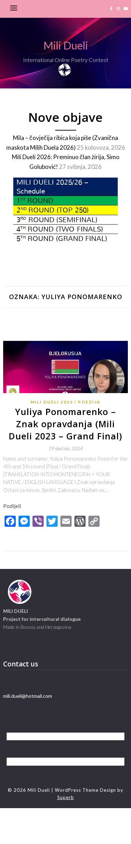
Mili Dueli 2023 (51, 402)
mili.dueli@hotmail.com (27, 696)
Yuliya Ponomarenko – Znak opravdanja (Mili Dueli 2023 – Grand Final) (65, 424)
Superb (65, 797)
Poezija (89, 402)
